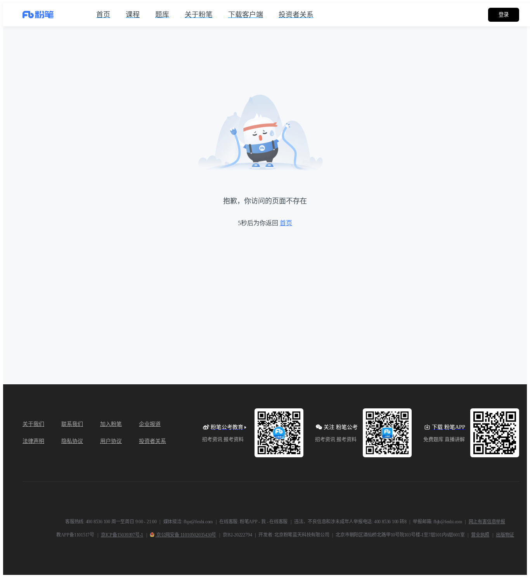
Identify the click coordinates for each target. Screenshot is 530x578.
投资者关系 (152, 441)
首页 (286, 223)
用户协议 (111, 441)
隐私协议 (72, 441)
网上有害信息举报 (487, 521)
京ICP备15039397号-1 (122, 535)
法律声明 (33, 441)
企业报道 (150, 424)
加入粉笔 (111, 424)
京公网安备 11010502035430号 (185, 535)
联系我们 (72, 424)
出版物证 (505, 535)
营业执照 (480, 535)
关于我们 (33, 424)
